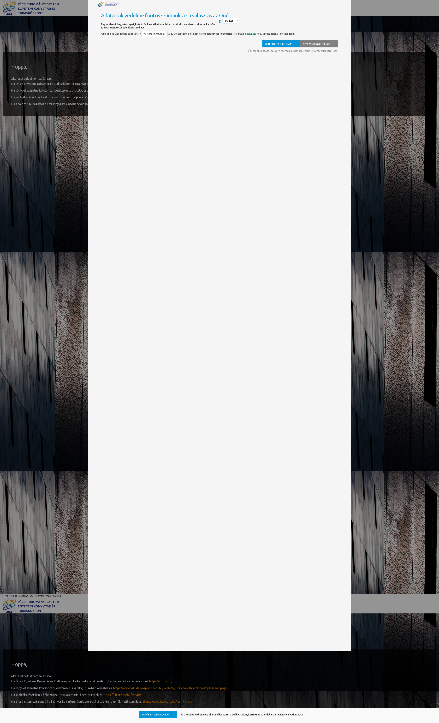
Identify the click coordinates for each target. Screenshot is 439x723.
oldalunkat (250, 33)
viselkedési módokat (154, 34)
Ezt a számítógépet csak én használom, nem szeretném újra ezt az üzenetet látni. (294, 51)
